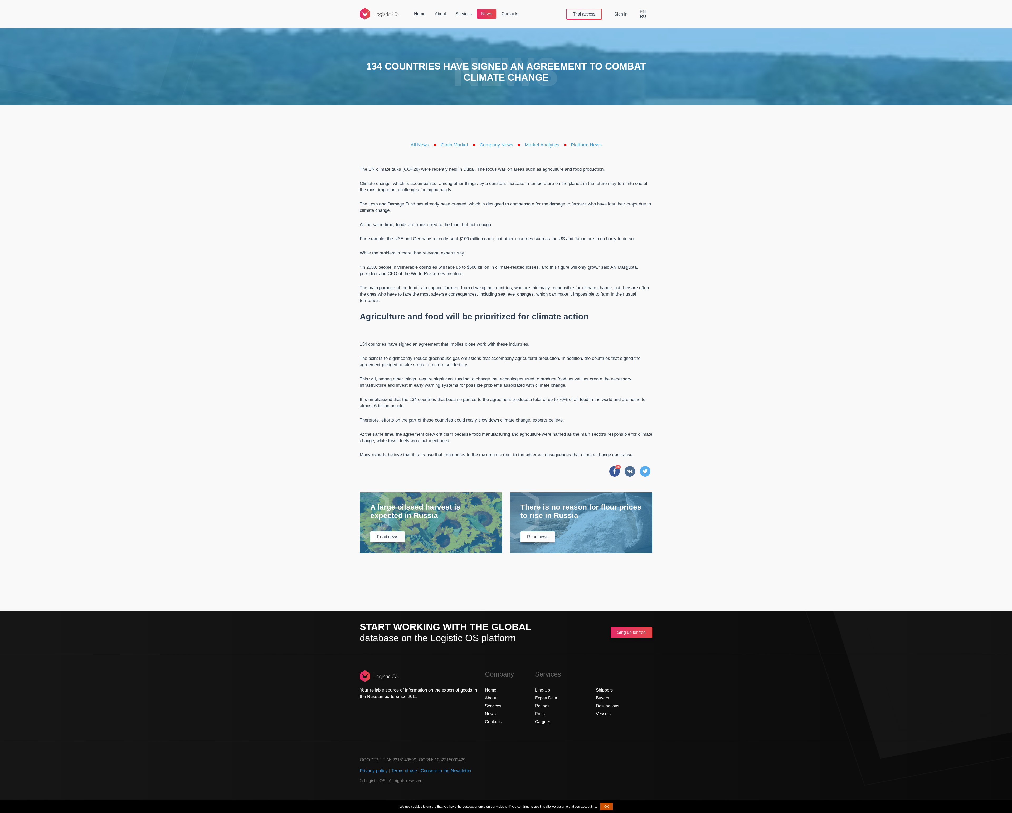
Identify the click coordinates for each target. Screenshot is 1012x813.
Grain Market (454, 145)
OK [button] (606, 807)
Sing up (631, 632)
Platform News (586, 145)
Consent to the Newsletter (446, 770)
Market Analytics (542, 145)
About (440, 14)
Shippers (604, 690)
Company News (496, 145)
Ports (540, 714)
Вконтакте (630, 471)
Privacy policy (374, 770)
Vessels (603, 714)
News (486, 14)
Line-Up (542, 690)
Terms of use (404, 770)
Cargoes (543, 721)
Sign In (620, 14)
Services (463, 14)
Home (419, 14)
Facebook (614, 471)
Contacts (510, 14)
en (643, 11)
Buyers (602, 698)
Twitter (645, 471)
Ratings (542, 706)
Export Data (546, 698)
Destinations (607, 706)
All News (420, 145)
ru (643, 16)
